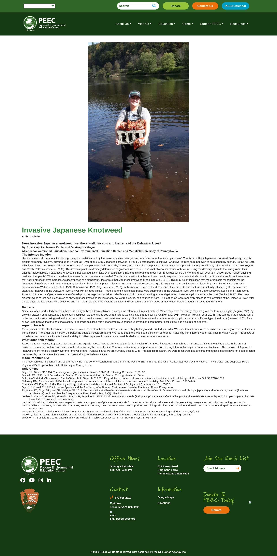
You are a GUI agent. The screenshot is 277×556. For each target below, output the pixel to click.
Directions (164, 503)
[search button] (154, 6)
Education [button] (166, 23)
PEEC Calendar (235, 6)
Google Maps (166, 497)
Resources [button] (238, 23)
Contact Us (205, 6)
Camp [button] (186, 23)
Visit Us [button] (143, 23)
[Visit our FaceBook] (22, 480)
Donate (176, 6)
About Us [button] (122, 23)
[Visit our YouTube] (32, 480)
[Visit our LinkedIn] (49, 480)
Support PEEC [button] (210, 23)
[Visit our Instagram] (41, 480)
